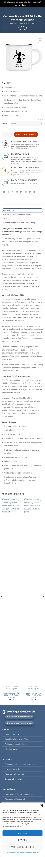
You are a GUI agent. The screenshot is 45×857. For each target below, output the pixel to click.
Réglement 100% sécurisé (15, 799)
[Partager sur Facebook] (8, 192)
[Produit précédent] (25, 28)
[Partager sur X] (13, 192)
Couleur (4, 123)
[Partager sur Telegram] (34, 192)
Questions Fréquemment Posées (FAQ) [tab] (19, 223)
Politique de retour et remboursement (19, 764)
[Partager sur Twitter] (17, 192)
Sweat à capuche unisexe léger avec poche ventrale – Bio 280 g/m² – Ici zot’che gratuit (33, 693)
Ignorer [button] (27, 5)
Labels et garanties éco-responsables (19, 794)
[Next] (43, 601)
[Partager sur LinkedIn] (30, 192)
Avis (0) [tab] (6, 219)
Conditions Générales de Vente (17, 739)
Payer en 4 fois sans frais (14, 774)
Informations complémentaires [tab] (17, 214)
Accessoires (13, 24)
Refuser (22, 840)
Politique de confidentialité (29, 853)
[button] (41, 805)
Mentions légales (11, 749)
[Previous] (2, 601)
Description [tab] (8, 210)
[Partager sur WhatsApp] (4, 192)
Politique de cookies (12, 853)
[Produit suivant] (20, 28)
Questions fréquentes (13, 779)
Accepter (23, 833)
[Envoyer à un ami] (21, 192)
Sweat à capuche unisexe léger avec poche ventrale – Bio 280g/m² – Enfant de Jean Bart (11, 693)
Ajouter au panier (26, 134)
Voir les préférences (22, 847)
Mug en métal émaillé (28, 24)
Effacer (40, 119)
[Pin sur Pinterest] (26, 192)
